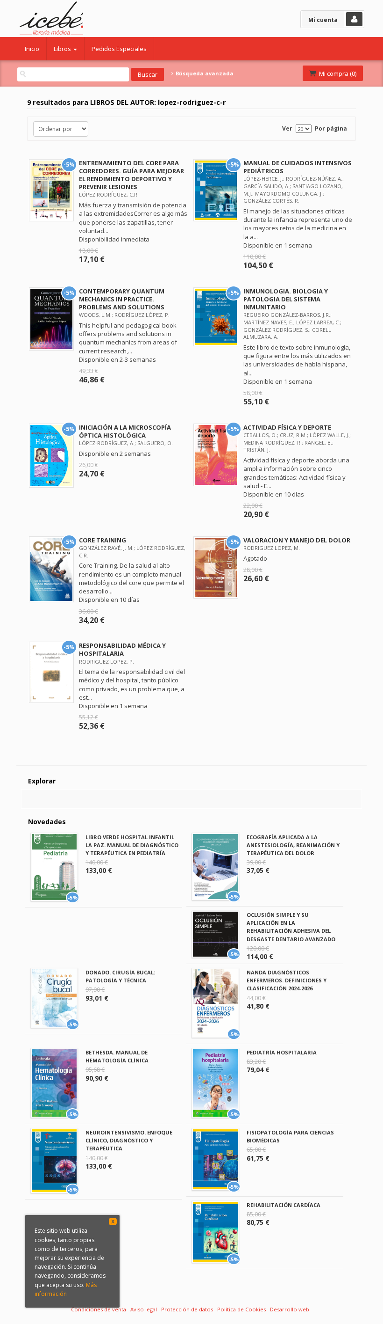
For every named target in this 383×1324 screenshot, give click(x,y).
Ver (287, 128)
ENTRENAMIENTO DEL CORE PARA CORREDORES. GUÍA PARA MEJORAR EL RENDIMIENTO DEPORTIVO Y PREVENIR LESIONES (131, 175)
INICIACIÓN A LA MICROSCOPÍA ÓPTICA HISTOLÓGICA (125, 431)
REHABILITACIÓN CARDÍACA (283, 1204)
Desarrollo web (289, 1309)
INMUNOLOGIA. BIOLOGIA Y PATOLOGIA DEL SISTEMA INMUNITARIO (285, 299)
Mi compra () (337, 73)
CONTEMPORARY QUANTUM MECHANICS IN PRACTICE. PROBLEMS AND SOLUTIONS (121, 299)
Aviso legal (143, 1309)
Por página (331, 128)
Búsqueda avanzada (203, 73)
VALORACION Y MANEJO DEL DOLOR (296, 540)
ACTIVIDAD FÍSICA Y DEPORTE (287, 427)
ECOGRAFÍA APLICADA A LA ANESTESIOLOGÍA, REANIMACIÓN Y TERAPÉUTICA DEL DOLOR (293, 845)
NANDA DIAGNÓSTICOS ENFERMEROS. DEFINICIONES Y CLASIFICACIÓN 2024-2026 (286, 980)
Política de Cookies (241, 1309)
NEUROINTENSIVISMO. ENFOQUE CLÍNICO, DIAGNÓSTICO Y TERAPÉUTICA (128, 1140)
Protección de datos (187, 1309)
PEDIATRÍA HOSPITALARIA (282, 1052)
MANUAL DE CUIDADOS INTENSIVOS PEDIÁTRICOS (297, 167)
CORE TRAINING (102, 540)
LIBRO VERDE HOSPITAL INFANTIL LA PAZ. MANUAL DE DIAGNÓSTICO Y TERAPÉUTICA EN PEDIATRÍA (131, 845)
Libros (63, 48)
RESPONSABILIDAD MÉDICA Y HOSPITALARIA (122, 649)
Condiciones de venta (98, 1309)
